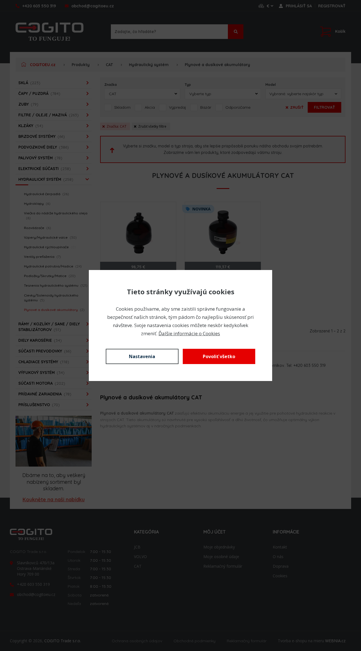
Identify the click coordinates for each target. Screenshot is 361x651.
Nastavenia (142, 356)
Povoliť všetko (219, 356)
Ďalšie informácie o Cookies (189, 333)
